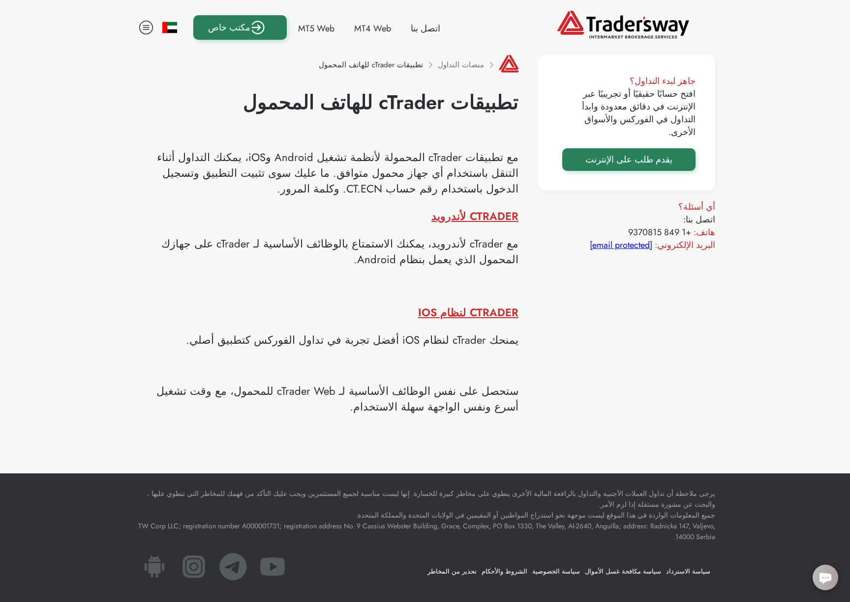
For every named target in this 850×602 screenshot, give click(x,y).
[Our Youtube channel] (272, 569)
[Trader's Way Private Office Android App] (154, 569)
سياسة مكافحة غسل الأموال (623, 571)
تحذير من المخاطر (452, 571)
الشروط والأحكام (504, 571)
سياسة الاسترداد (688, 571)
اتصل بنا (425, 28)
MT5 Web (316, 28)
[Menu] (146, 27)
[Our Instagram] (193, 569)
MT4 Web (372, 28)
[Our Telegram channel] (233, 569)
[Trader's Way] (623, 35)
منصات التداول (461, 64)
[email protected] (621, 245)
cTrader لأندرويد (474, 216)
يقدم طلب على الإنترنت (628, 159)
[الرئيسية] (508, 65)
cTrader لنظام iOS (468, 312)
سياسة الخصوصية (556, 571)
